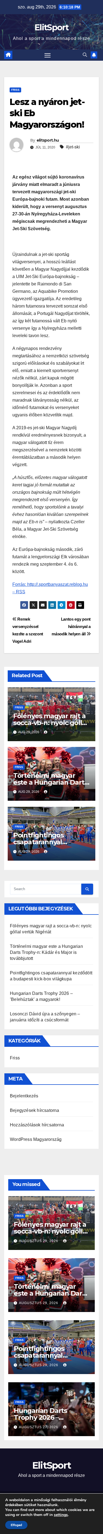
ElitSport (51, 27)
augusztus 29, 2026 (39, 1241)
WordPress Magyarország (36, 1139)
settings (61, 1514)
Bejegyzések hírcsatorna (34, 1110)
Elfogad (16, 1525)
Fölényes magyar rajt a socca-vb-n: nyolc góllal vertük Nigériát (50, 723)
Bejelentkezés (24, 1096)
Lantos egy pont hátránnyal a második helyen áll (71, 626)
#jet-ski (73, 147)
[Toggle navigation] (47, 55)
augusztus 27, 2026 (39, 1427)
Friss (15, 89)
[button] (85, 54)
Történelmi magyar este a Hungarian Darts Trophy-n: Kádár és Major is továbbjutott (46, 952)
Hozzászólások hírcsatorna (37, 1125)
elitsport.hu (48, 140)
